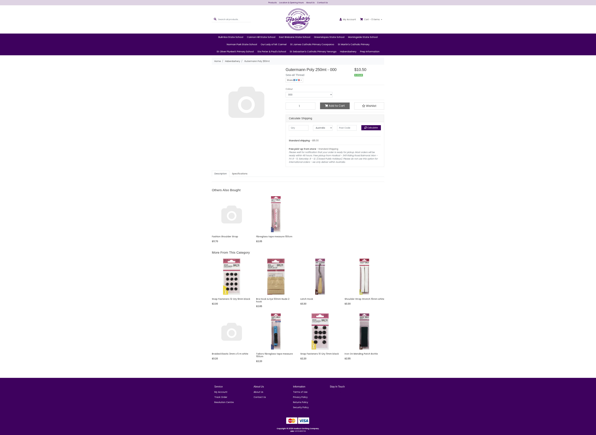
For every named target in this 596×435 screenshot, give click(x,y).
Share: (290, 80)
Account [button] (349, 19)
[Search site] (215, 19)
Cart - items (371, 19)
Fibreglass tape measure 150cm (274, 236)
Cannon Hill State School (261, 37)
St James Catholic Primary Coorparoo (312, 44)
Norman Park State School (242, 44)
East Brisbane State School (294, 37)
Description (220, 173)
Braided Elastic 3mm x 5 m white (230, 353)
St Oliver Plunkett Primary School (235, 51)
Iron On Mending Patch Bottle (361, 353)
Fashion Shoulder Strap (225, 236)
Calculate (372, 127)
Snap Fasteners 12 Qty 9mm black (231, 299)
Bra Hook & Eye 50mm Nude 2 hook (272, 300)
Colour (289, 89)
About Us (310, 2)
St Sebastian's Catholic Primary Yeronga (313, 51)
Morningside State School (363, 37)
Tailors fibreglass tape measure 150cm (274, 355)
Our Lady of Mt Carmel (274, 44)
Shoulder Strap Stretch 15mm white (364, 299)
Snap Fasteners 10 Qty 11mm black (319, 353)
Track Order (220, 397)
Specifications (239, 173)
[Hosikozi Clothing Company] (298, 19)
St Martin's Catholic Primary (353, 44)
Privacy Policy (300, 397)
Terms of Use (300, 392)
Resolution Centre (224, 402)
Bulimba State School (230, 37)
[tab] (220, 174)
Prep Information (369, 51)
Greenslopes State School (329, 37)
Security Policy (301, 407)
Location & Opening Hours (291, 2)
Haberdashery (348, 51)
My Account (220, 392)
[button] (369, 105)
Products (272, 2)
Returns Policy (300, 402)
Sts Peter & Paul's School (271, 51)
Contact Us (322, 2)
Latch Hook (306, 299)
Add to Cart (336, 106)
